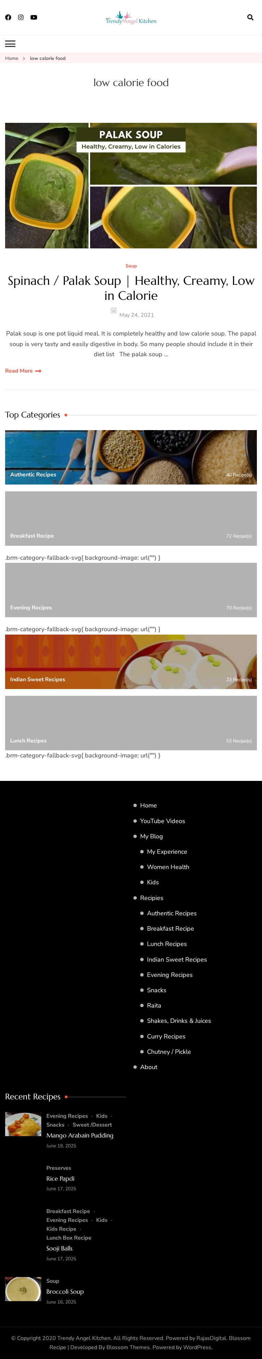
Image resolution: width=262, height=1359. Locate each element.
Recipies (151, 898)
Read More (19, 371)
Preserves (58, 1168)
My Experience (167, 852)
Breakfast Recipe (170, 928)
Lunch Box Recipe (68, 1238)
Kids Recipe (61, 1229)
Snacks (156, 990)
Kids (153, 882)
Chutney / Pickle (169, 1052)
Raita (154, 1005)
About (148, 1067)
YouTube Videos (162, 821)
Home (148, 805)
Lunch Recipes (167, 944)
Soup (131, 266)
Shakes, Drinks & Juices (179, 1021)
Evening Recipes (170, 975)
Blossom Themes (128, 1347)
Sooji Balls (59, 1248)
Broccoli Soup (65, 1291)
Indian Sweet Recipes (177, 959)
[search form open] (250, 17)
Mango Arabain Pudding (80, 1135)
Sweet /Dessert (92, 1125)
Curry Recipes (166, 1036)
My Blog (151, 836)
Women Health (168, 867)
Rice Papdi (60, 1178)
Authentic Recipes (172, 913)
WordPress (197, 1347)
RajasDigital (211, 1338)
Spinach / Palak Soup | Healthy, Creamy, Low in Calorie (131, 287)
